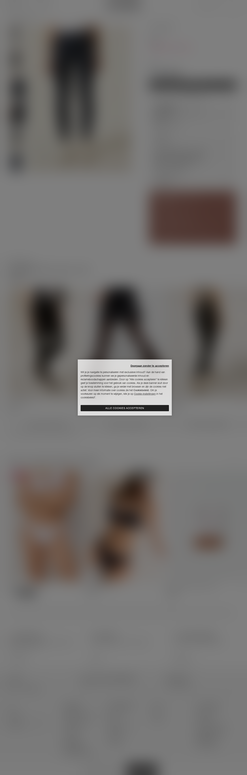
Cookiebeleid (141, 390)
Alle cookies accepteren (124, 408)
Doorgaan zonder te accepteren (150, 365)
